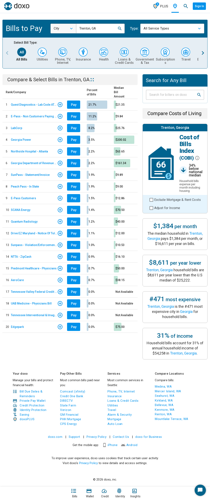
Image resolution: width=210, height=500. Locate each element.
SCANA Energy (20, 210)
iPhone (113, 445)
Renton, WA (163, 414)
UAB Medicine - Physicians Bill (31, 303)
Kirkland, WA (164, 400)
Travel (111, 410)
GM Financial (69, 414)
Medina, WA (163, 386)
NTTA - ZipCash (21, 256)
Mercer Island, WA (168, 391)
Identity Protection (33, 410)
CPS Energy (68, 424)
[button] (119, 28)
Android (132, 445)
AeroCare (17, 280)
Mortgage (114, 419)
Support (74, 437)
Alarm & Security (119, 414)
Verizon (65, 410)
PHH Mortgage (70, 419)
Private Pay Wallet (33, 401)
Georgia (186, 311)
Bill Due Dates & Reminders (31, 394)
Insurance (114, 396)
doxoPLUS (27, 419)
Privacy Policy (96, 437)
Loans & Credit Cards (122, 401)
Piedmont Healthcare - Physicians (34, 268)
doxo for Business (148, 437)
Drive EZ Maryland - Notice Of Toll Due (34, 233)
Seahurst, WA (164, 396)
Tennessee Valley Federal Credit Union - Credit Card (34, 291)
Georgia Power (21, 139)
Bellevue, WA (164, 405)
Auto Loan (115, 424)
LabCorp (16, 128)
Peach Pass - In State (25, 186)
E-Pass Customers (23, 198)
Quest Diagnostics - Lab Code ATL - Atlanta (34, 104)
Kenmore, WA (165, 410)
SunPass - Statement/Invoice (30, 174)
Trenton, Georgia (159, 270)
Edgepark (17, 326)
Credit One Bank (71, 396)
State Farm (68, 405)
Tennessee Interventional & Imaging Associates (34, 315)
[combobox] (63, 28)
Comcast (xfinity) (72, 391)
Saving (24, 414)
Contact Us (121, 437)
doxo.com (55, 437)
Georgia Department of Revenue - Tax (34, 163)
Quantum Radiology (24, 221)
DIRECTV (66, 401)
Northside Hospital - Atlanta (29, 151)
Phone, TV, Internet (121, 391)
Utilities (112, 405)
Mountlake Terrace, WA (171, 419)
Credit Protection (32, 405)
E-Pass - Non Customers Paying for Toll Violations (34, 116)
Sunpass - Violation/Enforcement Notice (34, 245)
